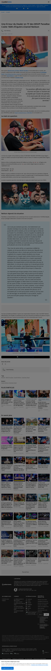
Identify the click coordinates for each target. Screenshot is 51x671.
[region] (25, 665)
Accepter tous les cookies (7, 668)
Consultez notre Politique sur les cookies (39, 664)
